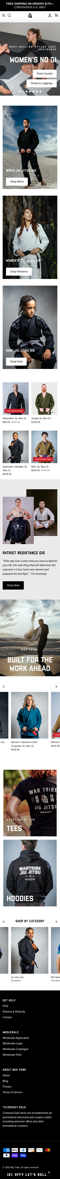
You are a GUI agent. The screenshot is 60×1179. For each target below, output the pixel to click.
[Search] (11, 15)
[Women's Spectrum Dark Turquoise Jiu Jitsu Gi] (29, 715)
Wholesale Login (13, 1043)
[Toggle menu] (3, 15)
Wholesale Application (16, 1038)
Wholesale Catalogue (15, 1049)
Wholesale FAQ (12, 1054)
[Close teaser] (49, 1172)
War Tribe (15, 1167)
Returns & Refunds (14, 1011)
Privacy (7, 1086)
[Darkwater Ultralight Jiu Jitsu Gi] (16, 447)
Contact (7, 1017)
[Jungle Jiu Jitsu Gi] (44, 398)
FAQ (5, 1006)
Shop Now (13, 585)
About (6, 1075)
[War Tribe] (30, 15)
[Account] (49, 15)
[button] (19, 91)
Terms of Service (12, 1092)
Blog (5, 1081)
